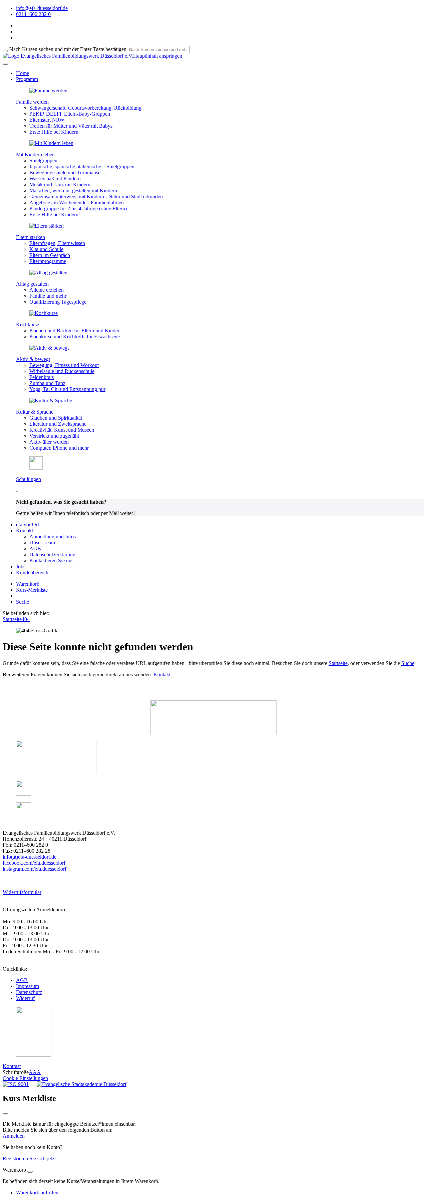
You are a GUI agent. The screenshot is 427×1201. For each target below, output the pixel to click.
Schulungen (28, 479)
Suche (22, 602)
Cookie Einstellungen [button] (25, 1078)
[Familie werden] (48, 90)
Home (22, 73)
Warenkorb (27, 584)
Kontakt (161, 674)
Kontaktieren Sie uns (51, 560)
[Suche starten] (5, 51)
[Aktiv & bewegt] (49, 348)
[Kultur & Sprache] (50, 400)
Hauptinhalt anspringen (157, 56)
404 (26, 619)
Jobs (20, 566)
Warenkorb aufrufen (37, 1192)
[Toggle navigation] (5, 64)
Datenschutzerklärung (52, 554)
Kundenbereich (32, 572)
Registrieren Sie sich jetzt (29, 1158)
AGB (35, 548)
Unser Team (42, 542)
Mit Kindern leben (35, 154)
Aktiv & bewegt (33, 359)
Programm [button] (27, 79)
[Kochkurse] (43, 313)
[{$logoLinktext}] (68, 56)
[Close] (30, 1172)
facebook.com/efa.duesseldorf (35, 863)
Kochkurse (27, 324)
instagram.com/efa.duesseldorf (34, 869)
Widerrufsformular (22, 892)
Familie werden (32, 102)
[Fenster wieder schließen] (5, 1114)
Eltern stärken (30, 237)
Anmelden (14, 1136)
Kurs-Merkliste (32, 590)
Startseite (12, 619)
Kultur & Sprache (34, 412)
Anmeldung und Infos (52, 536)
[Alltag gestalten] (48, 272)
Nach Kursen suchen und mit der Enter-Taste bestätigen (67, 49)
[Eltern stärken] (46, 226)
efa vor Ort (27, 524)
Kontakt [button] (24, 530)
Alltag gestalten (32, 284)
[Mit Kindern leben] (51, 143)
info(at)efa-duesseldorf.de (29, 857)
